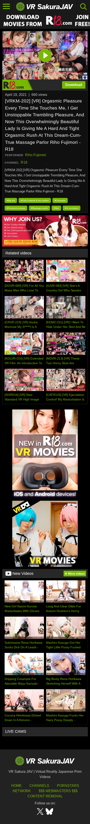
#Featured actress (16, 208)
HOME (16, 785)
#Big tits (11, 200)
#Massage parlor (39, 208)
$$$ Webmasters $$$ (58, 791)
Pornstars (68, 785)
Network (22, 791)
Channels (39, 785)
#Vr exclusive (71, 208)
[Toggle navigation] (6, 6)
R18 (24, 162)
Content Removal (45, 796)
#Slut (56, 208)
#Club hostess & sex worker (35, 200)
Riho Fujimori (35, 155)
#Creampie (60, 200)
